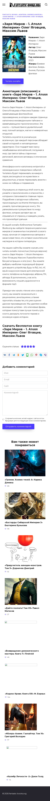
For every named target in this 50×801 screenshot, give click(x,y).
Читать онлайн (13, 81)
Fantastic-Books (9, 14)
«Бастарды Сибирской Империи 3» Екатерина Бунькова (24, 524)
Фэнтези (22, 14)
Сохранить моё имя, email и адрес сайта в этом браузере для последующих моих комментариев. (25, 420)
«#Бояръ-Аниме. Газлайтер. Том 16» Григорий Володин (24, 735)
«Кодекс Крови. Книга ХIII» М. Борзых (25, 693)
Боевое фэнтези (35, 14)
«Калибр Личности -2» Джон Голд (25, 776)
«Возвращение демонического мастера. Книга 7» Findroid (22, 652)
